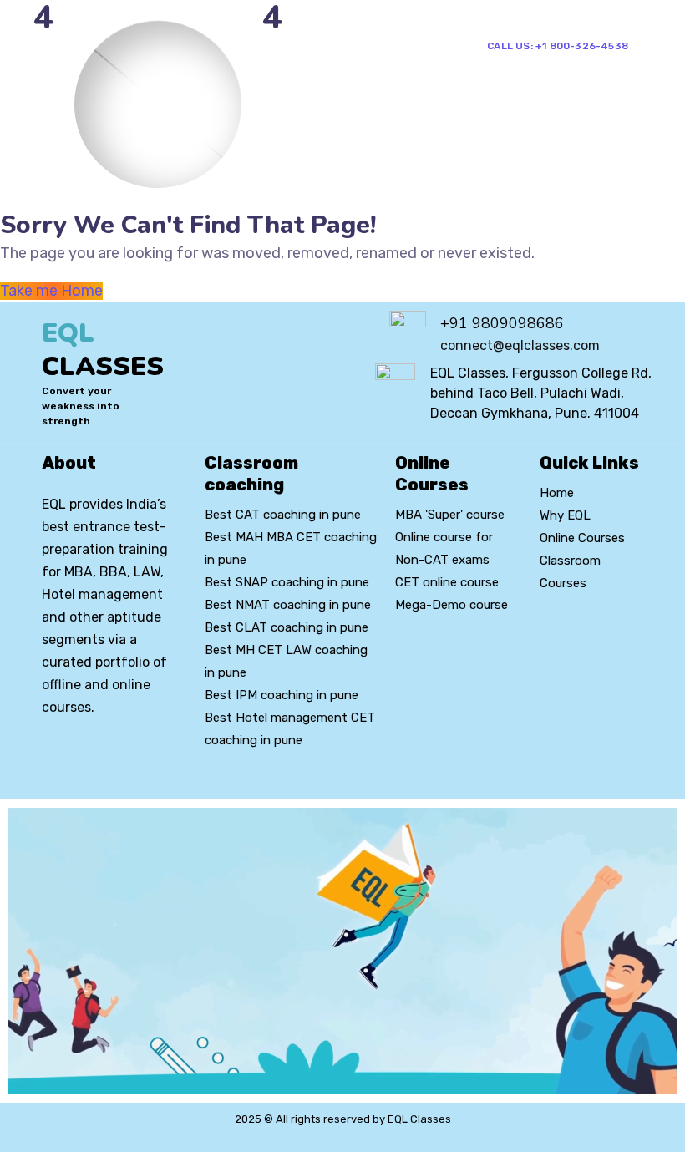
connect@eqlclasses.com (520, 345)
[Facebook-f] (80, 755)
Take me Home (51, 291)
